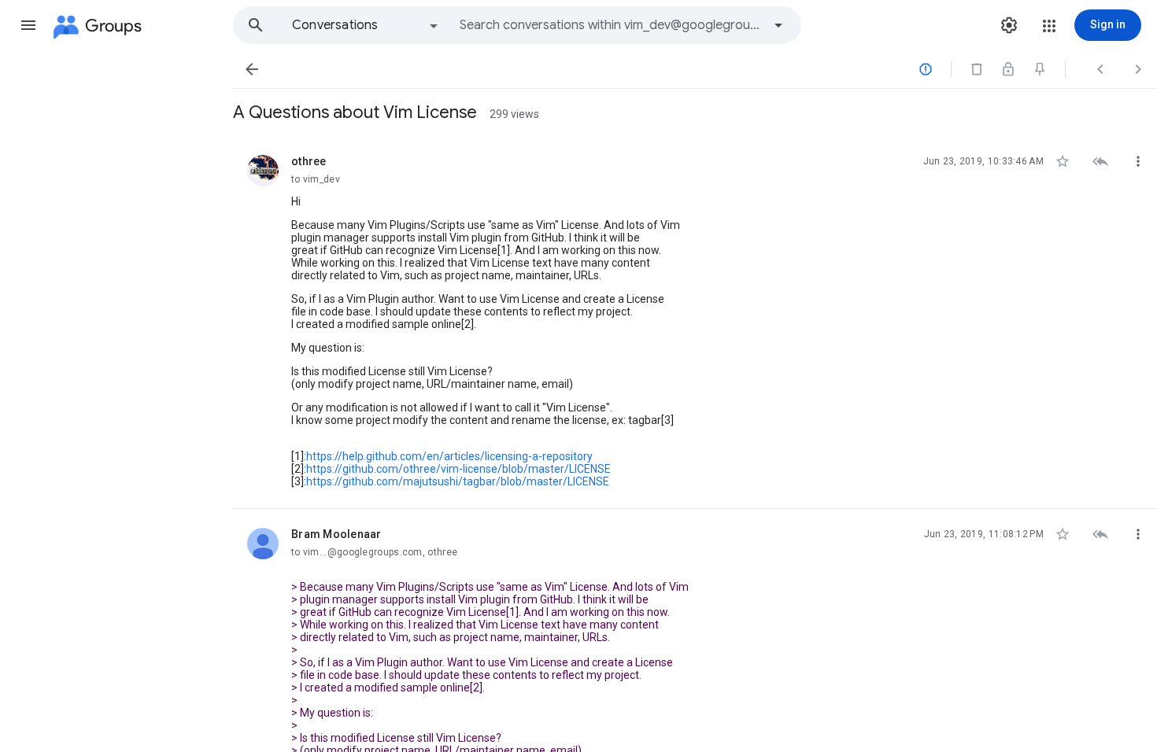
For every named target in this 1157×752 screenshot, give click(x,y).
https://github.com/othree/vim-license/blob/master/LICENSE (458, 469)
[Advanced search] (778, 25)
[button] (28, 25)
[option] (366, 25)
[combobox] (611, 25)
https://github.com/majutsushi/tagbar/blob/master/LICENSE (457, 481)
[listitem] (695, 322)
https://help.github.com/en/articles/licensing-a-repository (449, 456)
